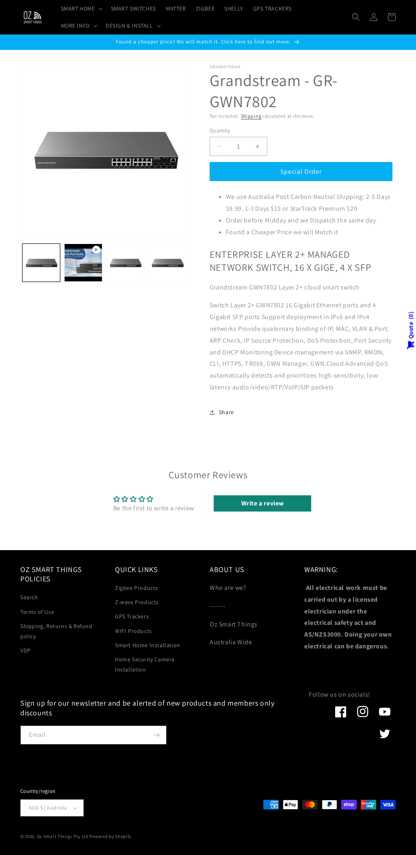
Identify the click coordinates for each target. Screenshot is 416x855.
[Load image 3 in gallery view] (167, 262)
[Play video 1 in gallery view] (83, 262)
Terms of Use (37, 611)
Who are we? (228, 587)
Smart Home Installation (147, 645)
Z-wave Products (137, 602)
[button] (81, 8)
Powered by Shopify (110, 836)
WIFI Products (133, 631)
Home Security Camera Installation (145, 664)
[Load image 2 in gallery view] (125, 262)
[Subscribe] (156, 735)
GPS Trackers (132, 616)
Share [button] (226, 412)
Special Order (301, 171)
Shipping (251, 116)
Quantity (220, 130)
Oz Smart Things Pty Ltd (63, 836)
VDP (25, 650)
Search (29, 597)
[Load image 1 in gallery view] (41, 262)
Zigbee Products (136, 588)
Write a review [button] (262, 503)
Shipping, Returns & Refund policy (56, 631)
